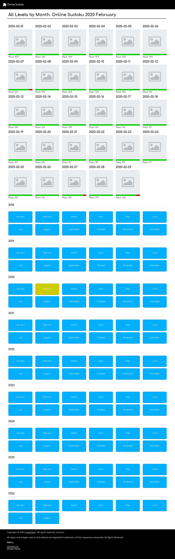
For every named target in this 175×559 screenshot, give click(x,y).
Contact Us (12, 547)
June (154, 217)
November (128, 229)
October (101, 229)
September (74, 229)
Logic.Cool (30, 532)
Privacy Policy (13, 549)
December (155, 229)
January (20, 217)
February (47, 217)
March (74, 217)
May (128, 217)
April (101, 217)
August (47, 229)
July (20, 229)
